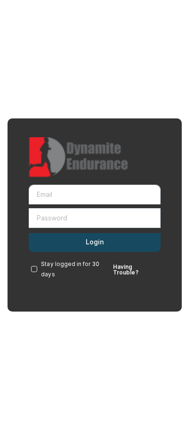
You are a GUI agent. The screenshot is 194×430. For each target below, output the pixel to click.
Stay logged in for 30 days (70, 269)
